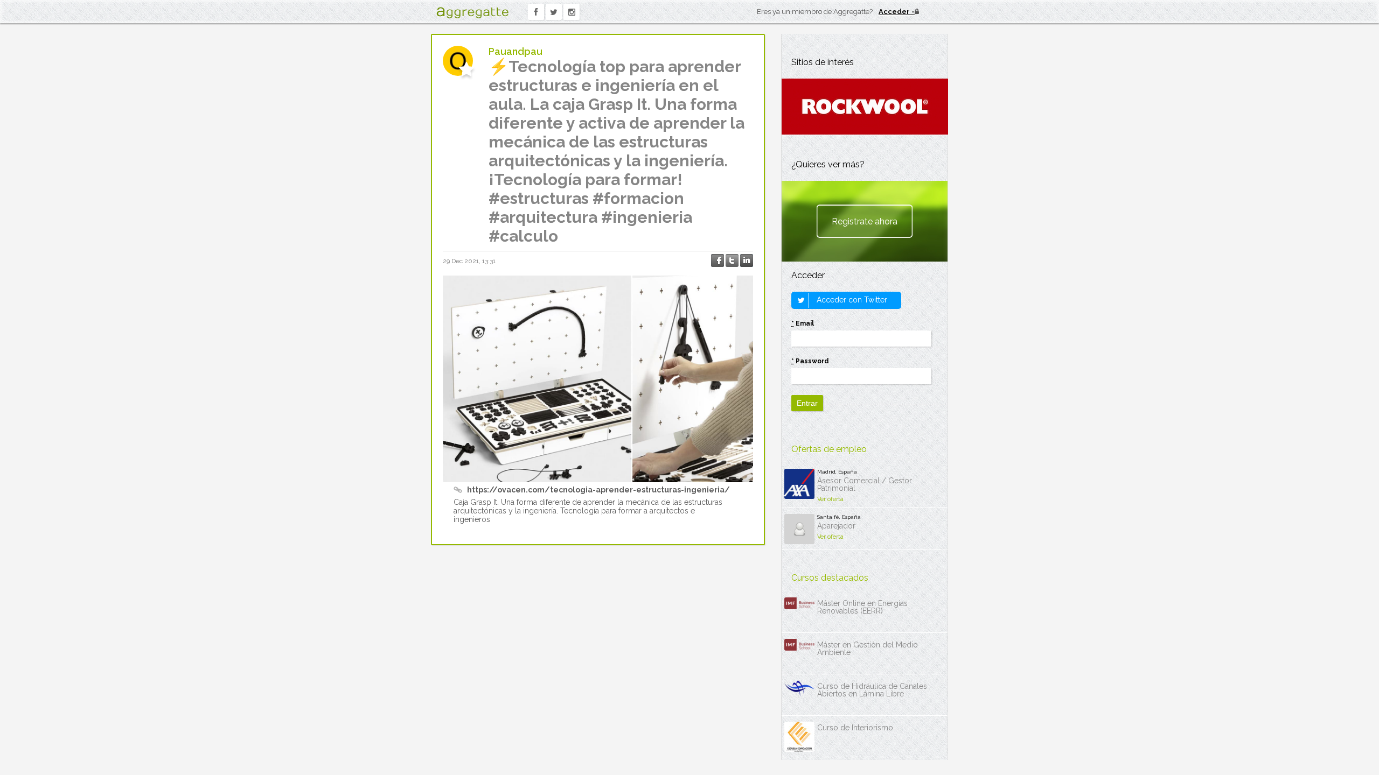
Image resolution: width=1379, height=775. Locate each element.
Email (802, 323)
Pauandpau (515, 51)
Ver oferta (830, 499)
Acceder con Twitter (850, 299)
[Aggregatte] (472, 12)
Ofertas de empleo (829, 449)
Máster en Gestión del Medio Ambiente (867, 648)
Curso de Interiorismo (855, 727)
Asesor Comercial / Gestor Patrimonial (864, 484)
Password (810, 361)
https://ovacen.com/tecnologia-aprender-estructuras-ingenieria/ (598, 489)
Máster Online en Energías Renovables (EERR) (862, 607)
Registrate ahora (864, 221)
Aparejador (836, 526)
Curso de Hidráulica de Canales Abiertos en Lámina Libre (872, 690)
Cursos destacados (829, 578)
